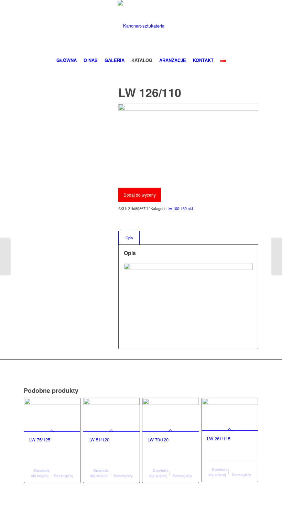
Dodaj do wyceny (139, 195)
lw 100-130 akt (181, 208)
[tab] (129, 238)
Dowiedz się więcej (40, 473)
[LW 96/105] (276, 256)
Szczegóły (63, 475)
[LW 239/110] (5, 256)
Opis (129, 237)
